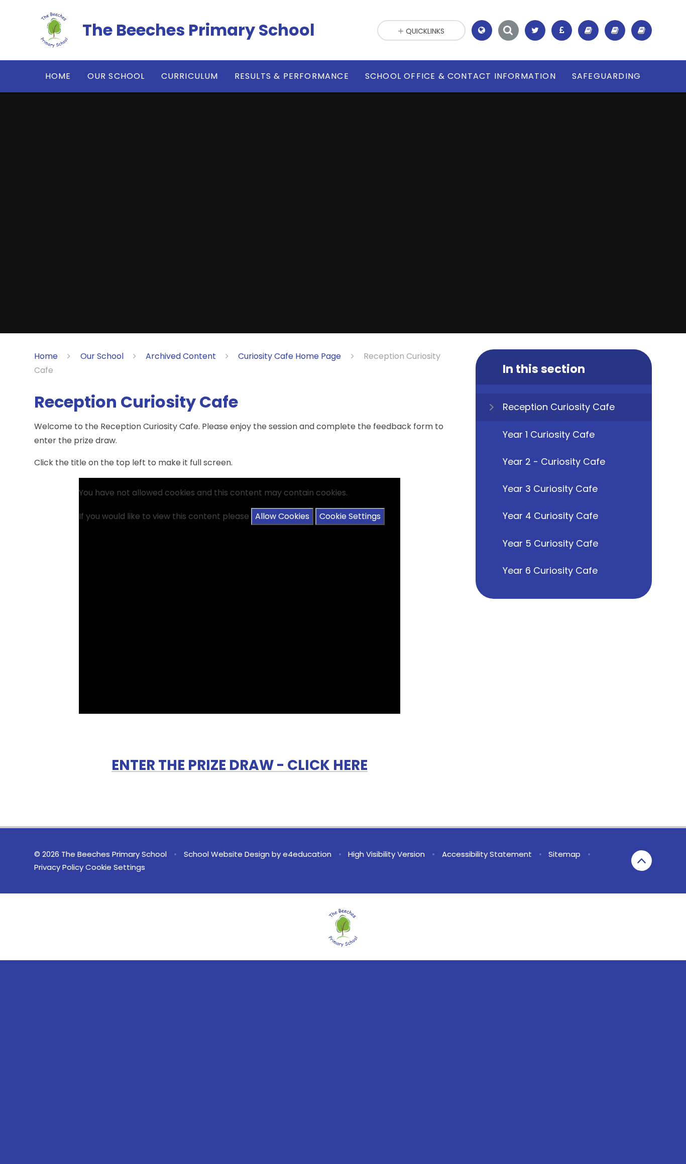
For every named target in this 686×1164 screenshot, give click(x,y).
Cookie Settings (350, 516)
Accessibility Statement (487, 854)
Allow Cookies (282, 516)
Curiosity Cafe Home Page (289, 356)
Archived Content (181, 356)
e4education (307, 854)
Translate (491, 56)
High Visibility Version (386, 854)
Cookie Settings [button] (115, 867)
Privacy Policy (58, 867)
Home (46, 356)
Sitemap (564, 854)
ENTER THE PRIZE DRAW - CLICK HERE (239, 765)
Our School (102, 356)
